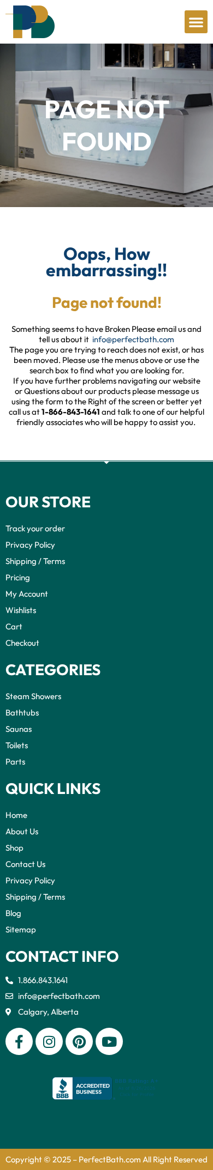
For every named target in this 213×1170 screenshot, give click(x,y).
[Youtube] (109, 1041)
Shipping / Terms (35, 561)
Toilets (16, 745)
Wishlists (20, 610)
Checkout (22, 643)
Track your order (35, 528)
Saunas (18, 729)
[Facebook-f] (19, 1041)
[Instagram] (49, 1041)
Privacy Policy (30, 544)
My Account (26, 594)
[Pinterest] (79, 1041)
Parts (15, 761)
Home (16, 815)
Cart (13, 626)
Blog (13, 913)
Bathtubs (22, 712)
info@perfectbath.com (133, 339)
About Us (21, 831)
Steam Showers (33, 696)
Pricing (17, 577)
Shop (14, 847)
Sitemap (20, 929)
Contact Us (25, 864)
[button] (196, 21)
